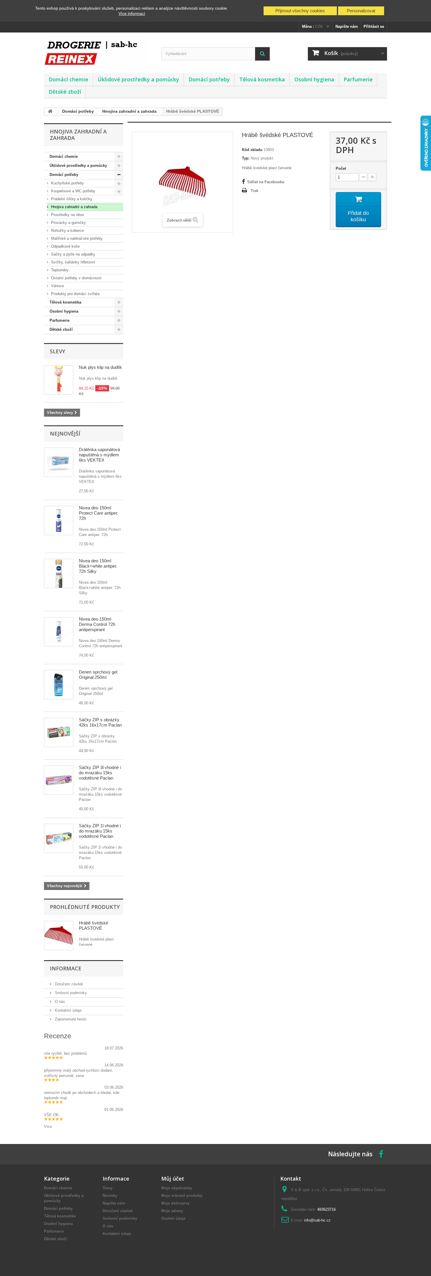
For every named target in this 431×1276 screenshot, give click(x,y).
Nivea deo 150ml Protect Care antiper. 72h (98, 513)
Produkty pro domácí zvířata (74, 294)
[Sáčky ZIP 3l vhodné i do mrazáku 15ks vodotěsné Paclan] (58, 780)
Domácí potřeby (209, 79)
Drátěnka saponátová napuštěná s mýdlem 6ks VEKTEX (99, 455)
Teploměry (59, 270)
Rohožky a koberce (67, 230)
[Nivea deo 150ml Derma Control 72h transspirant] (58, 631)
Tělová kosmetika (262, 79)
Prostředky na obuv (67, 215)
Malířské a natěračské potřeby (76, 238)
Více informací (131, 13)
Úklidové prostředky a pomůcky (138, 79)
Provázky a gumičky (68, 222)
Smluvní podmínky (70, 993)
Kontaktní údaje (68, 1010)
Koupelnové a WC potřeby (72, 191)
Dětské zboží (65, 91)
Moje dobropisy (175, 1203)
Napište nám (346, 26)
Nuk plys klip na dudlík (100, 367)
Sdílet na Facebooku (265, 182)
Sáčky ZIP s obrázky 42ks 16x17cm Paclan (100, 722)
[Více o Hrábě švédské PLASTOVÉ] (58, 935)
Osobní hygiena (314, 79)
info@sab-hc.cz (317, 1220)
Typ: (246, 158)
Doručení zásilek (68, 984)
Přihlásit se (374, 26)
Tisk (254, 191)
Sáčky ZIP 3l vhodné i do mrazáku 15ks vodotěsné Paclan (100, 772)
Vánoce (57, 286)
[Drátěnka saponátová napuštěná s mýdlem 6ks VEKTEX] (58, 462)
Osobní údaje (173, 1218)
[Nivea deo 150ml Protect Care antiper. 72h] (58, 520)
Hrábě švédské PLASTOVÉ (93, 925)
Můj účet (172, 1178)
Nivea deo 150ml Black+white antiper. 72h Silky (98, 566)
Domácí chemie (68, 79)
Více (48, 1126)
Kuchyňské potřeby (67, 183)
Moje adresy (172, 1211)
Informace (66, 968)
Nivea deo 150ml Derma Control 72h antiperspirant (97, 624)
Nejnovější (65, 433)
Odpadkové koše (65, 246)
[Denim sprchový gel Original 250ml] (58, 684)
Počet (341, 168)
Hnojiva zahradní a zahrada (73, 207)
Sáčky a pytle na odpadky (72, 254)
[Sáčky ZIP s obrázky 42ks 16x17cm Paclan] (58, 732)
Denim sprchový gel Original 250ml (98, 674)
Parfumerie (358, 79)
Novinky (110, 1195)
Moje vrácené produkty (182, 1195)
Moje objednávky (176, 1188)
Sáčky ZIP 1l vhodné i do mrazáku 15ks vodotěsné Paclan (100, 831)
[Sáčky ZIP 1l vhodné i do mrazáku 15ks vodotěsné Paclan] (58, 838)
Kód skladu (252, 150)
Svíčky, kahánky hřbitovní (72, 262)
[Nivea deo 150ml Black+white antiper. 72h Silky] (58, 573)
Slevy (57, 351)
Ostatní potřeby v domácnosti (75, 278)
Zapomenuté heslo (70, 1019)
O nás (59, 1001)
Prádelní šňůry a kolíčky (71, 199)
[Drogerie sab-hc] (98, 51)
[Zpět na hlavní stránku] (50, 111)
